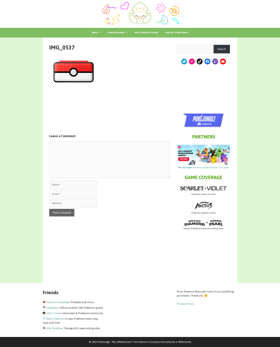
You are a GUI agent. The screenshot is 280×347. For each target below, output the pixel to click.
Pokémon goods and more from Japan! (203, 167)
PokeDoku (52, 307)
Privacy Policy (185, 303)
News (95, 32)
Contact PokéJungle (176, 32)
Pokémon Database (58, 302)
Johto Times (53, 313)
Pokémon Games (116, 32)
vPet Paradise (54, 328)
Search (221, 49)
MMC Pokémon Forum (146, 32)
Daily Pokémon (55, 318)
